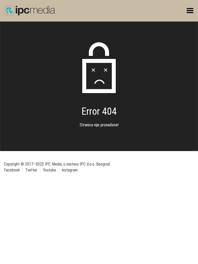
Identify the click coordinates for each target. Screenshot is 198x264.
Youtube (49, 170)
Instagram (70, 170)
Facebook (12, 170)
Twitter (31, 170)
